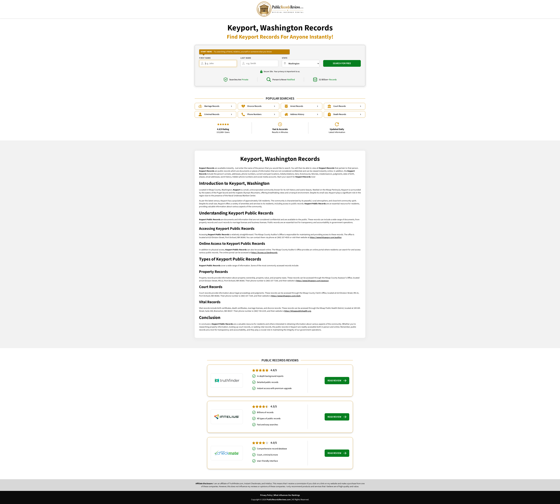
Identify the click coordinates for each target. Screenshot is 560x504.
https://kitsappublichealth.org (297, 311)
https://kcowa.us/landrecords (264, 252)
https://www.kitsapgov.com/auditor (326, 237)
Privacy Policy (266, 495)
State (284, 58)
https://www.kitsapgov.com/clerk (285, 295)
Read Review (334, 380)
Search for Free (342, 63)
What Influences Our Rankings (287, 495)
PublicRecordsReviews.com (279, 499)
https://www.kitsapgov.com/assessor (312, 280)
